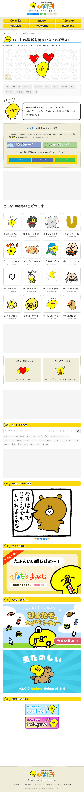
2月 (7, 86)
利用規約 (31, 128)
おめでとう (27, 86)
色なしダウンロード (60, 144)
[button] (30, 14)
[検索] (77, 431)
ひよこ (47, 86)
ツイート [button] (20, 159)
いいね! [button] (43, 159)
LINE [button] (65, 159)
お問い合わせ (58, 784)
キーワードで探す (19, 425)
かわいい (38, 86)
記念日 (19, 92)
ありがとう (16, 86)
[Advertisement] (42, 185)
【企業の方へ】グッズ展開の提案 (43, 784)
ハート (55, 86)
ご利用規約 (16, 784)
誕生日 (29, 92)
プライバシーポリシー (26, 784)
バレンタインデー (67, 86)
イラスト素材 (37, 45)
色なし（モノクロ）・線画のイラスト (54, 45)
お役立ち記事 (67, 784)
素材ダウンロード (24, 144)
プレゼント (9, 92)
